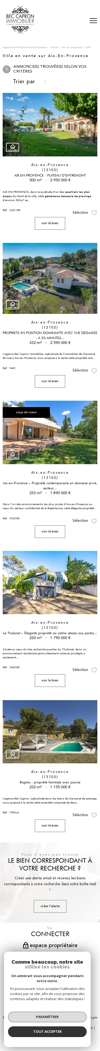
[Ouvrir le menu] (93, 21)
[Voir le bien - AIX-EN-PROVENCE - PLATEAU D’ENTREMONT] (50, 124)
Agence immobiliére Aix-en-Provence (25, 47)
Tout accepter (47, 1031)
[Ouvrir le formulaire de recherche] (79, 21)
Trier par (24, 82)
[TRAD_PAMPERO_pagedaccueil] (20, 32)
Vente (54, 47)
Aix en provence (71, 47)
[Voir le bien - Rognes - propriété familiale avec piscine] (50, 732)
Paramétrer (47, 1016)
